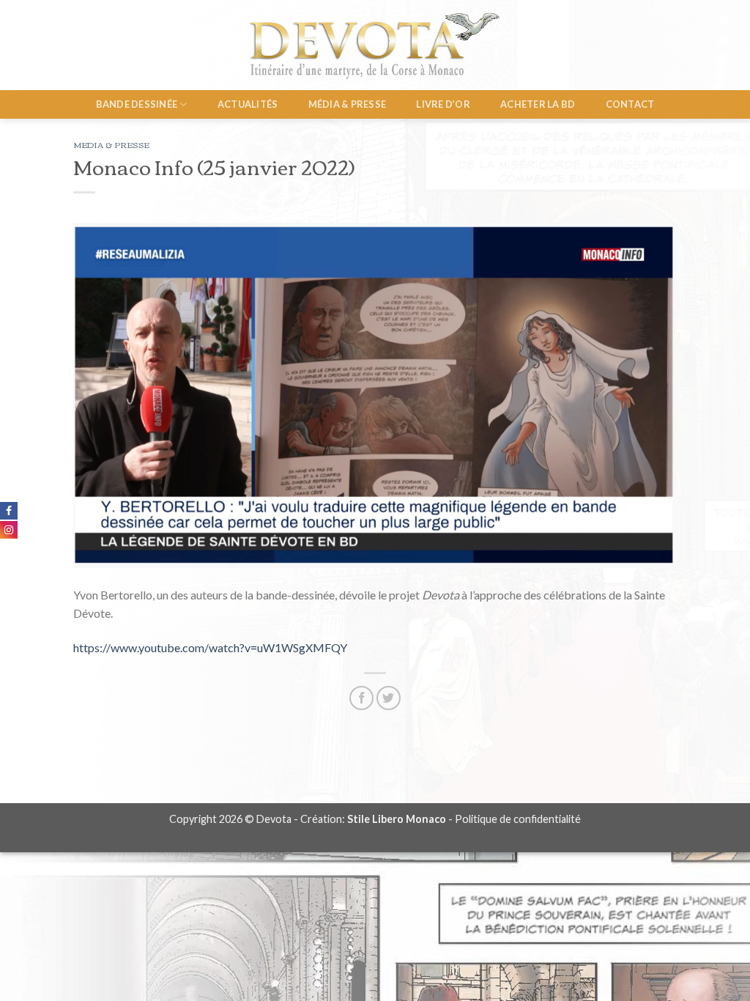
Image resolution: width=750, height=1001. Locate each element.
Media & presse (111, 144)
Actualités (248, 104)
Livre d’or (443, 104)
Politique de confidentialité (518, 819)
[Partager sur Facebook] (361, 698)
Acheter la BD (537, 104)
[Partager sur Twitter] (388, 698)
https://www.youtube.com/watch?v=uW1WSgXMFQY (210, 647)
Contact (630, 104)
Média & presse (347, 104)
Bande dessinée (137, 104)
